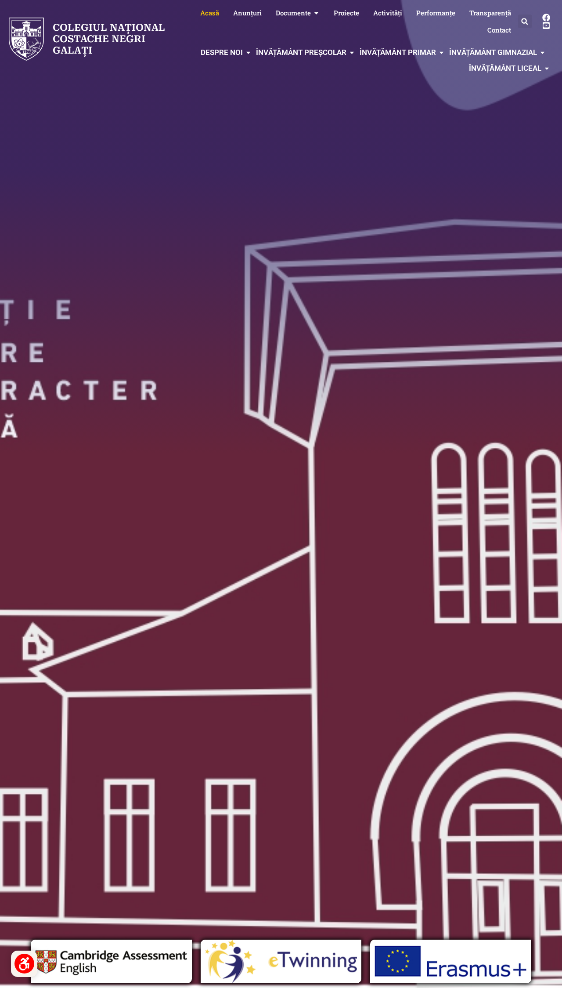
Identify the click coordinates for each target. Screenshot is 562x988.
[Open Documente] (316, 13)
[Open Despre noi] (248, 52)
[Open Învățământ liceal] (547, 68)
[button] (525, 21)
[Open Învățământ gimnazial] (542, 52)
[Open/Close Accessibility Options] (24, 963)
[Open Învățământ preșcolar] (352, 52)
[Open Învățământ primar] (441, 52)
